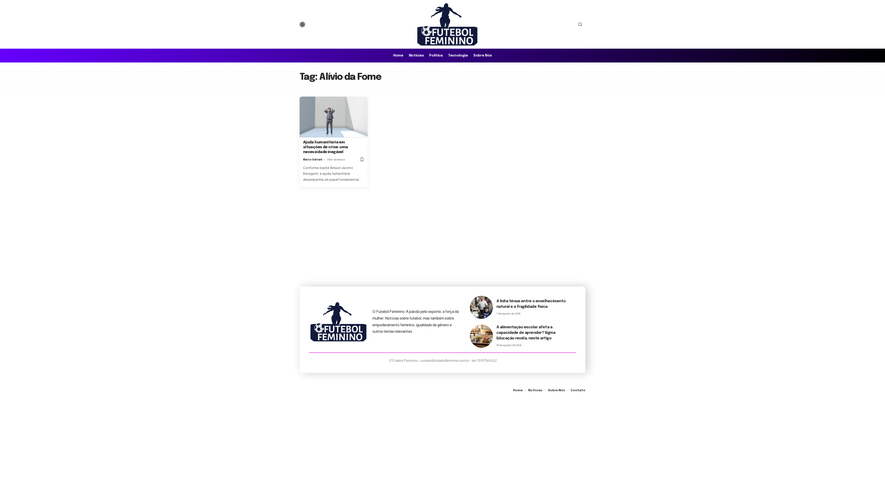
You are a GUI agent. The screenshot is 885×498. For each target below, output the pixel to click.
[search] (580, 24)
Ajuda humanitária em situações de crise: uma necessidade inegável (325, 147)
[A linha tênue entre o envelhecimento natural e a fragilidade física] (481, 307)
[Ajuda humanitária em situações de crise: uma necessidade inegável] (334, 117)
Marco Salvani (312, 159)
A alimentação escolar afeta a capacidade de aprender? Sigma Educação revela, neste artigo (525, 332)
